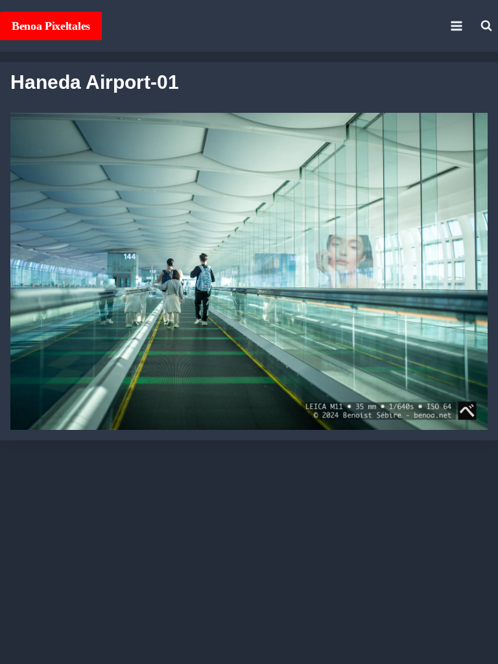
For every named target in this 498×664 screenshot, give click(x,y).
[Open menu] (456, 26)
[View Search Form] (486, 26)
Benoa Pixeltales (51, 25)
